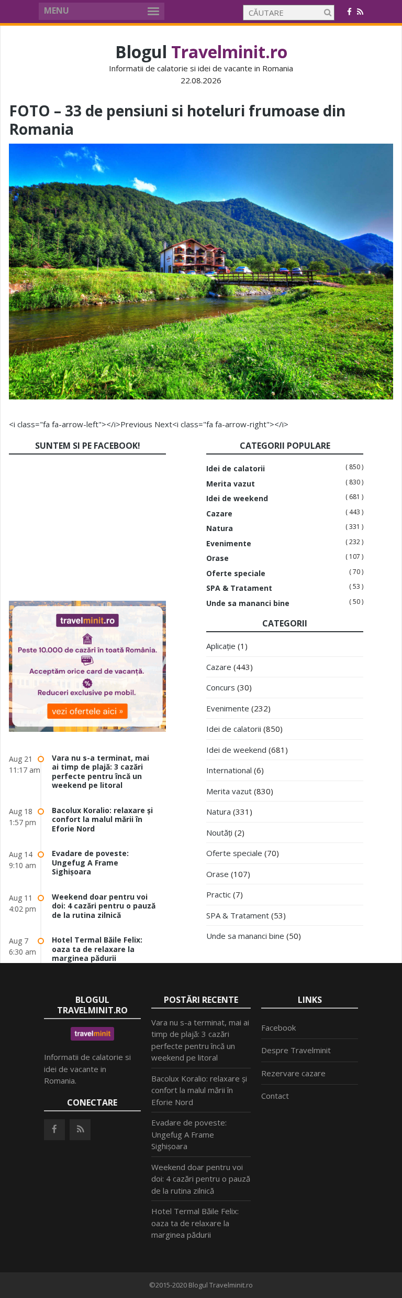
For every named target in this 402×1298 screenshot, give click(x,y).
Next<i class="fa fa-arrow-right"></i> (221, 424)
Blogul (201, 51)
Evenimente (228, 543)
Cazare (219, 513)
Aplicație (221, 646)
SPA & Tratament (239, 588)
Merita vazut (230, 484)
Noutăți (219, 832)
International (229, 770)
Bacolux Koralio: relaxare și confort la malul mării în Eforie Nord (102, 819)
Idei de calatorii (235, 468)
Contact (275, 1095)
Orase (217, 558)
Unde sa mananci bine (247, 603)
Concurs (220, 687)
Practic (218, 894)
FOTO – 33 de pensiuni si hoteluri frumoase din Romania (177, 120)
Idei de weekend (237, 498)
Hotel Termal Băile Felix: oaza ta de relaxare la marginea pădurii (97, 949)
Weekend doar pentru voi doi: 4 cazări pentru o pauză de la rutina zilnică (103, 906)
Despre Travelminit (296, 1050)
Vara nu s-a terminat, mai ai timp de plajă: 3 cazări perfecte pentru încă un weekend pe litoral (100, 772)
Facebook (278, 1027)
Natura (219, 528)
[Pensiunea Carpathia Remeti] (201, 396)
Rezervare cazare (293, 1073)
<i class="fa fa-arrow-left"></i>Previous (80, 424)
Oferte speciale (235, 573)
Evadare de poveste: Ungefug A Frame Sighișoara (90, 862)
